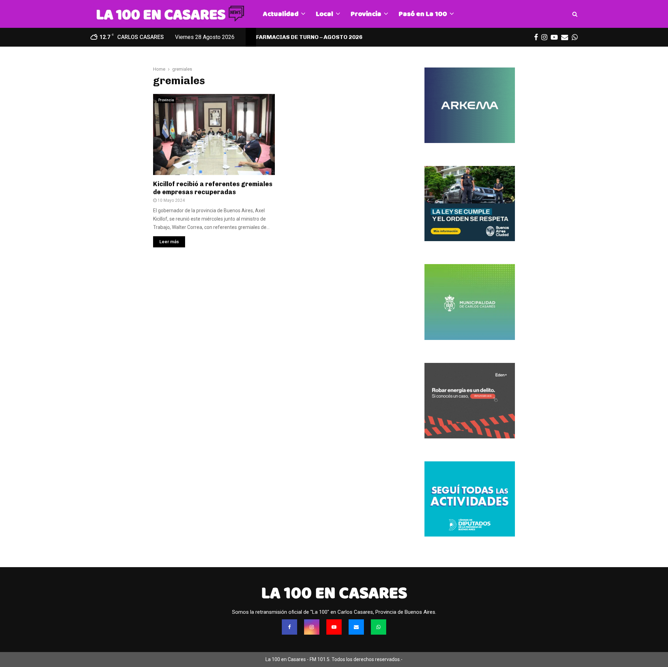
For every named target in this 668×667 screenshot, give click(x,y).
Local (324, 14)
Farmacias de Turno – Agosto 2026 (309, 37)
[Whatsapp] (378, 627)
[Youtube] (334, 627)
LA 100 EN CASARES (334, 593)
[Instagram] (311, 627)
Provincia (366, 14)
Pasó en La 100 (423, 14)
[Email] (356, 627)
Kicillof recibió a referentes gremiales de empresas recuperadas (212, 188)
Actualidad (281, 14)
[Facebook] (289, 627)
